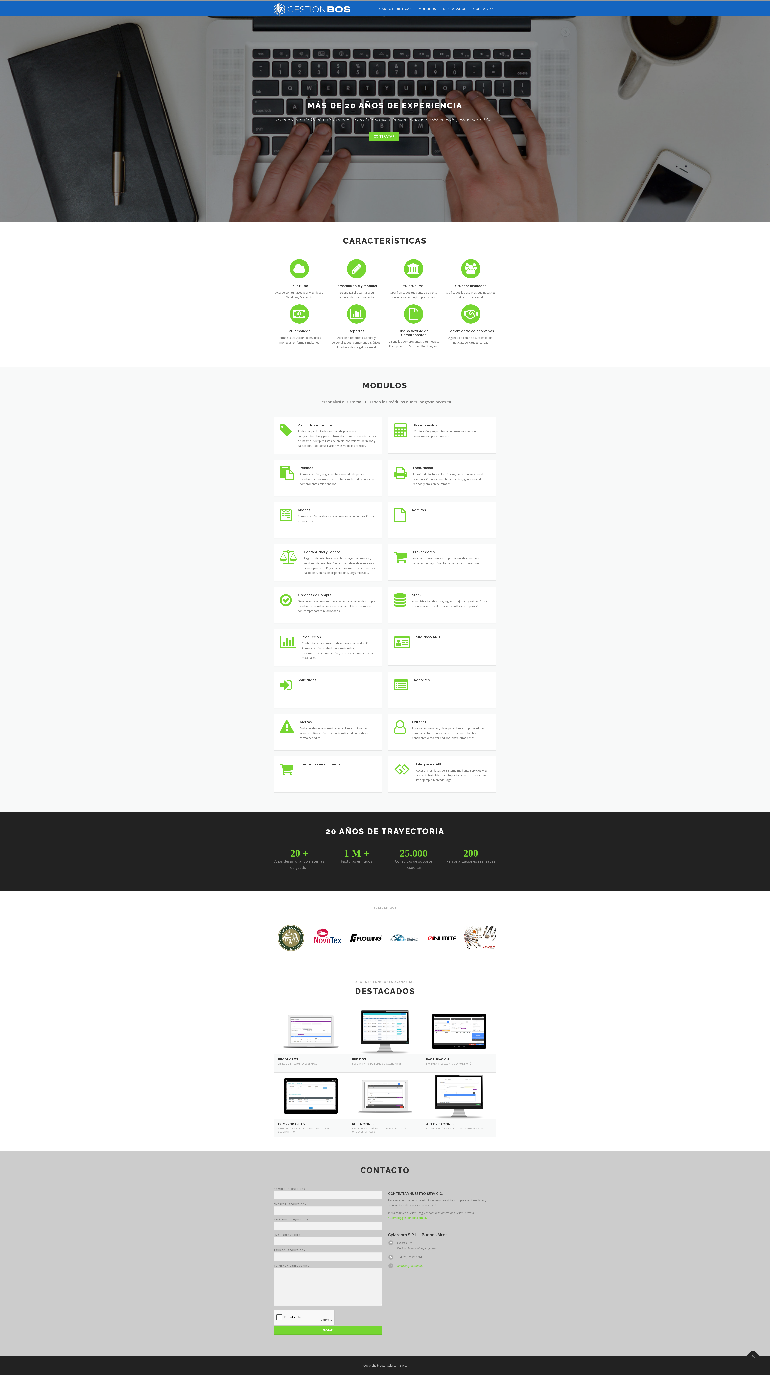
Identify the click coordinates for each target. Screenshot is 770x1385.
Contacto (483, 9)
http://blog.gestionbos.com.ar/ (407, 1218)
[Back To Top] (753, 1356)
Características (395, 9)
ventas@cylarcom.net (410, 1266)
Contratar (384, 136)
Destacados (454, 9)
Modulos (427, 9)
